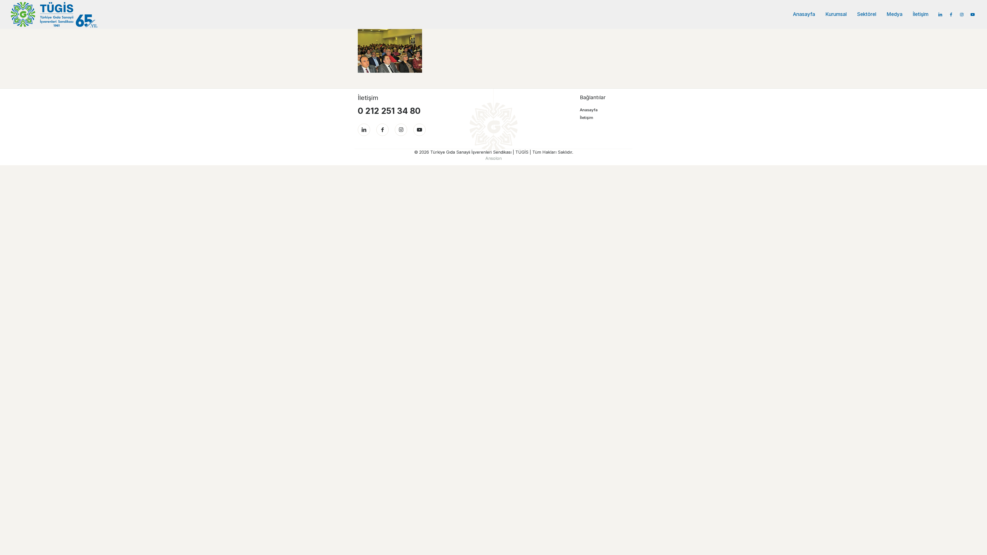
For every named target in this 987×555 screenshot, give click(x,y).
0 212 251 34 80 (389, 111)
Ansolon (493, 158)
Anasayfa (589, 109)
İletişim (586, 117)
